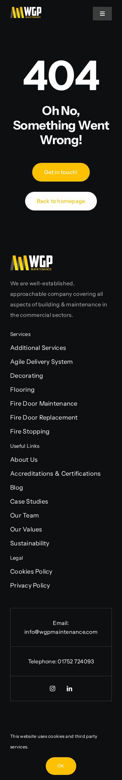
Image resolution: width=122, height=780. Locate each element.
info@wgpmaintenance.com (61, 631)
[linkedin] (69, 688)
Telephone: (43, 661)
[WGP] (25, 10)
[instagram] (52, 688)
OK (61, 765)
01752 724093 (76, 661)
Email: (61, 623)
